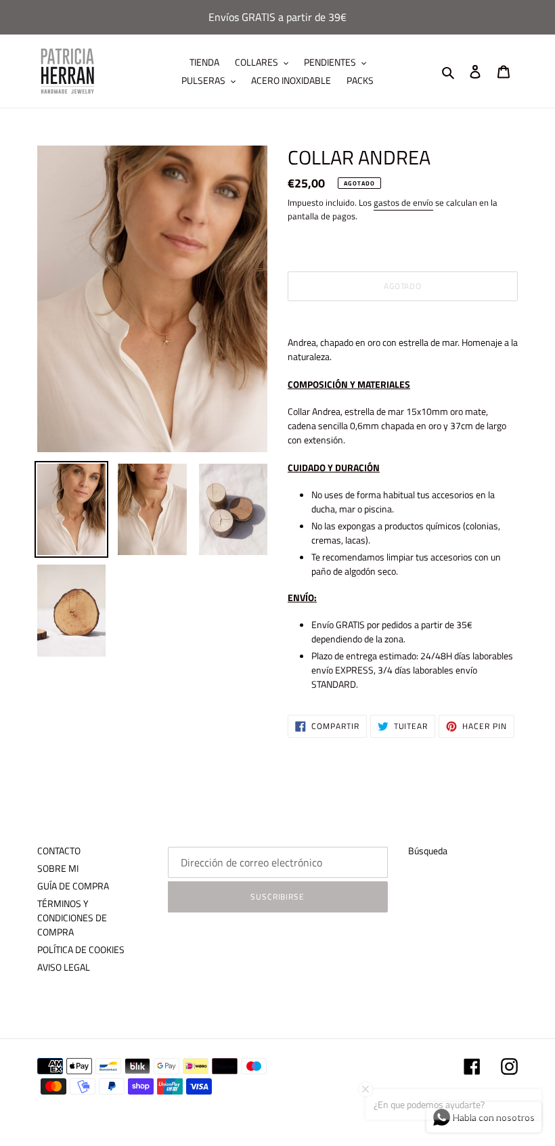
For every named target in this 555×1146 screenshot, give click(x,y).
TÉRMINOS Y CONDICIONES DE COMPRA (72, 917)
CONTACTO (59, 850)
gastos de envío (403, 202)
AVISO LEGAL (63, 967)
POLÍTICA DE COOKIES (81, 949)
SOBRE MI (58, 868)
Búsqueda (427, 850)
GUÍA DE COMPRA (73, 886)
